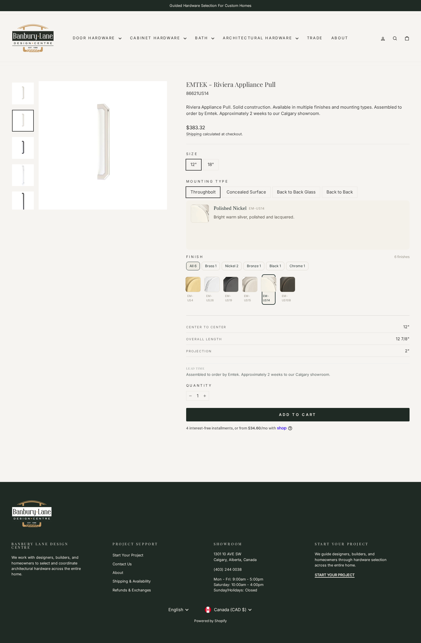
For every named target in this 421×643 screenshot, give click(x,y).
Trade (315, 38)
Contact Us (122, 564)
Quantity (199, 385)
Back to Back (339, 192)
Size (192, 154)
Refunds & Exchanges (132, 590)
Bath (202, 38)
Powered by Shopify (210, 621)
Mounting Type (207, 181)
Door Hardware (95, 38)
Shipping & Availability (132, 581)
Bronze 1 (254, 266)
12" (193, 164)
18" (211, 164)
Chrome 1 (297, 266)
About (339, 38)
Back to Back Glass (296, 192)
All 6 (193, 266)
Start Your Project (128, 555)
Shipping (194, 134)
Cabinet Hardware (156, 38)
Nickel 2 (231, 266)
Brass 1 (211, 266)
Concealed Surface (246, 192)
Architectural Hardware (258, 38)
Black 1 (275, 266)
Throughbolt (203, 192)
